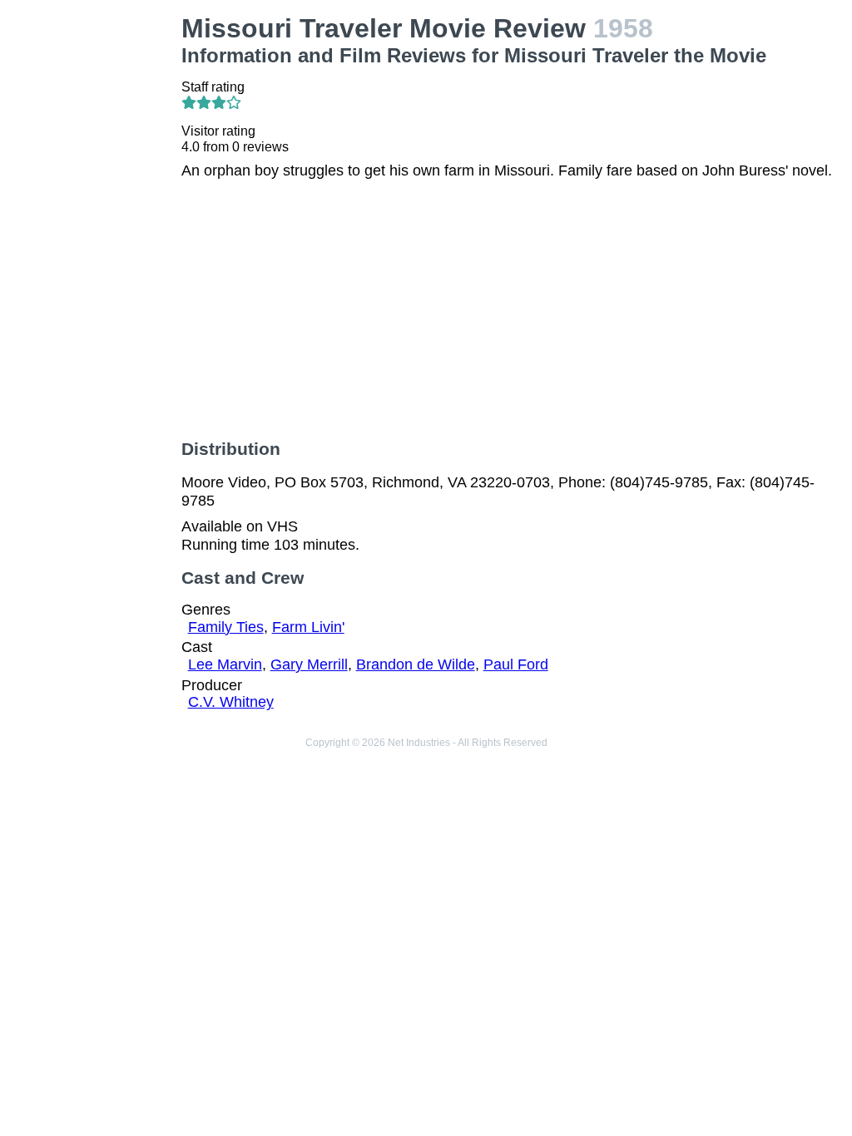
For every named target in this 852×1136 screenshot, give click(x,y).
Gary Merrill (309, 664)
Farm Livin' (308, 627)
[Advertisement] (94, 262)
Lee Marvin (225, 664)
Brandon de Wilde (415, 664)
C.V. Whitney (231, 702)
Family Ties (226, 627)
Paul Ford (515, 664)
